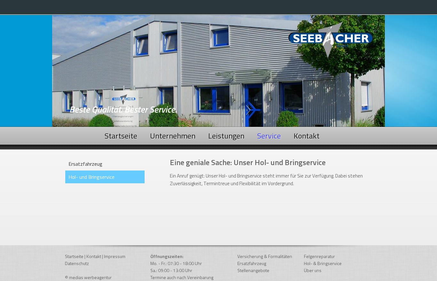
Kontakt (307, 135)
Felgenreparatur (319, 256)
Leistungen (226, 135)
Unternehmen (172, 135)
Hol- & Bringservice (323, 263)
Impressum (114, 256)
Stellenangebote (253, 270)
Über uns (313, 270)
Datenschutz (77, 263)
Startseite (121, 135)
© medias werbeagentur (88, 277)
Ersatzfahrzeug (85, 164)
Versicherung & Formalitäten (264, 256)
